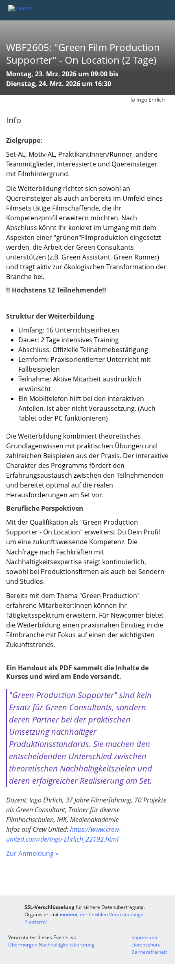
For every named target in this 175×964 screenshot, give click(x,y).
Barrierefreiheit (149, 951)
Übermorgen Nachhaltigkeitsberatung (51, 944)
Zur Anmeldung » (32, 853)
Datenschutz (145, 944)
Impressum (144, 937)
